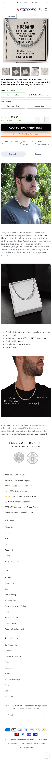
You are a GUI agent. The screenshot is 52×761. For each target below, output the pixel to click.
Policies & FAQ (10, 623)
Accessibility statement (14, 629)
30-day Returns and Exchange (17, 501)
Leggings (8, 668)
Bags (7, 662)
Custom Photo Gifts (13, 656)
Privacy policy (14, 743)
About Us (9, 527)
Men (6, 538)
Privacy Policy (10, 594)
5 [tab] (25, 62)
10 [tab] (35, 62)
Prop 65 (8, 612)
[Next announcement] (47, 3)
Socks (7, 691)
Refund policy (42, 739)
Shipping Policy (11, 600)
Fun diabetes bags (12, 679)
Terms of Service (11, 617)
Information (13, 154)
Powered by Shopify (28, 739)
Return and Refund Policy (15, 606)
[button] (5, 9)
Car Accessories (11, 645)
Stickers (8, 673)
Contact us (9, 583)
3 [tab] (21, 62)
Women (8, 533)
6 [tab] (27, 62)
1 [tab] (17, 62)
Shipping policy (39, 743)
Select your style (8, 90)
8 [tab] (31, 62)
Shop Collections (12, 561)
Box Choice (6, 102)
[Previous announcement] (4, 3)
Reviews (8, 577)
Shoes (7, 685)
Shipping (38, 154)
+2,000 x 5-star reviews (17, 491)
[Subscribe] (44, 715)
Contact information (27, 747)
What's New (10, 696)
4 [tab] (23, 62)
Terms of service (26, 743)
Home (7, 556)
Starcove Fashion (16, 739)
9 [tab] (33, 62)
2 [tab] (19, 62)
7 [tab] (29, 62)
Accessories (10, 550)
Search (8, 589)
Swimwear (9, 651)
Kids (6, 544)
